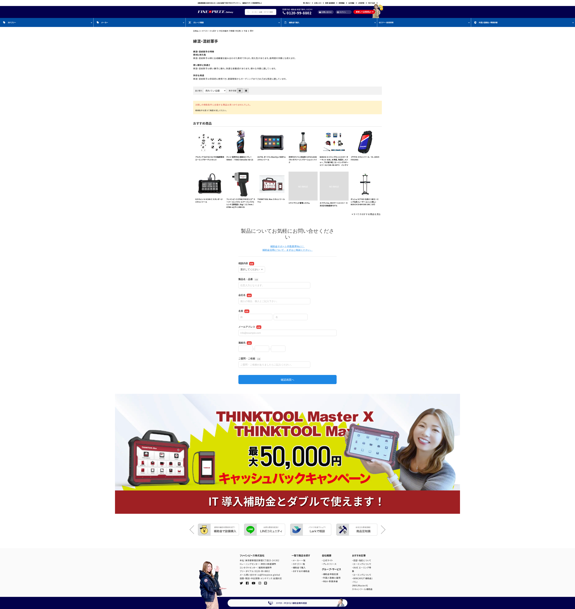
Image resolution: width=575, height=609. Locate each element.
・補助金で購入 (299, 567)
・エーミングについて (362, 563)
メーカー (104, 22)
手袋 (245, 30)
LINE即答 (361, 3)
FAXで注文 (371, 3)
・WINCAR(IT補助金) (362, 578)
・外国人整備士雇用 (331, 577)
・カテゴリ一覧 (298, 563)
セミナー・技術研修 (386, 22)
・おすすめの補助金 (301, 571)
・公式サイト (327, 560)
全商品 (196, 30)
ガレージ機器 (198, 22)
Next (381, 529)
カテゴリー (12, 22)
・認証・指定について (361, 560)
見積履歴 (342, 3)
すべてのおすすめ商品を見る (367, 214)
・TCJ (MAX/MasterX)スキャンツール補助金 (362, 585)
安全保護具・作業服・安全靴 (230, 30)
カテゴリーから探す (208, 30)
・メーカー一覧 (298, 560)
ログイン (341, 12)
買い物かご (306, 3)
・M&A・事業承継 (330, 581)
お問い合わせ (325, 12)
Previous (194, 529)
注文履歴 (351, 3)
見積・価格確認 (330, 3)
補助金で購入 (294, 22)
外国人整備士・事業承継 (488, 22)
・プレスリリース (329, 563)
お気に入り (317, 3)
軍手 (252, 30)
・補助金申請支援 (330, 574)
